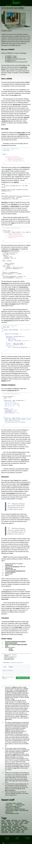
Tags (4, 818)
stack (2, 829)
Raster (17, 839)
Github (17, 837)
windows (17, 832)
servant (25, 827)
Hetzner (15, 687)
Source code (16, 843)
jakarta (9, 823)
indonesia (4, 823)
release (14, 827)
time (2, 830)
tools (9, 830)
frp (12, 821)
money (21, 823)
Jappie (16, 2)
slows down (24, 459)
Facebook (27, 837)
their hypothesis (24, 484)
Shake (11, 843)
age (11, 610)
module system (20, 132)
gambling (17, 821)
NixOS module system (11, 643)
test (22, 829)
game (22, 821)
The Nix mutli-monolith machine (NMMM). (12, 8)
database (3, 380)
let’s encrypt (12, 304)
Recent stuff (7, 799)
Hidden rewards (20, 804)
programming (15, 826)
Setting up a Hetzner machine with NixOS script (16, 645)
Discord (27, 839)
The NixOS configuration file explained (15, 641)
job (13, 823)
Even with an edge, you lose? (14, 806)
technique (17, 829)
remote (20, 827)
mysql (25, 823)
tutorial (18, 830)
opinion (10, 824)
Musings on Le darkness (13, 807)
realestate (4, 827)
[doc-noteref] (16, 56)
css (19, 820)
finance (8, 821)
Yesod (18, 362)
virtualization (4, 832)
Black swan (9, 804)
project (22, 826)
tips (6, 830)
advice (16, 480)
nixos (5, 824)
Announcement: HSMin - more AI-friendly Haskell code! (16, 811)
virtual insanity (18, 627)
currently (9, 691)
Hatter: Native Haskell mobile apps (15, 809)
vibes (23, 830)
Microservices (17, 104)
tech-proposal (9, 829)
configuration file (22, 134)
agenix (17, 608)
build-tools (14, 820)
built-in (7, 304)
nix (2, 824)
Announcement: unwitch (12, 813)
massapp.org (5, 251)
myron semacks (10, 493)
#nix (5, 659)
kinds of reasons (9, 790)
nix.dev (11, 649)
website (11, 832)
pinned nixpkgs (15, 206)
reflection (6, 655)
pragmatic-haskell (6, 826)
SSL (4, 298)
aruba (2, 820)
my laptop (8, 169)
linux (16, 823)
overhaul (15, 824)
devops (3, 821)
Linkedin (7, 837)
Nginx (12, 223)
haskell (27, 821)
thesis (26, 829)
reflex (9, 827)
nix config (14, 95)
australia (7, 820)
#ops (13, 659)
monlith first (5, 121)
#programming (9, 659)
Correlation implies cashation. (14, 803)
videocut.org (8, 719)
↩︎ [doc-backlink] (5, 721)
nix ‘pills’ (11, 650)
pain (20, 824)
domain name (15, 249)
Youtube (7, 839)
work (22, 832)
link (10, 108)
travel (13, 830)
